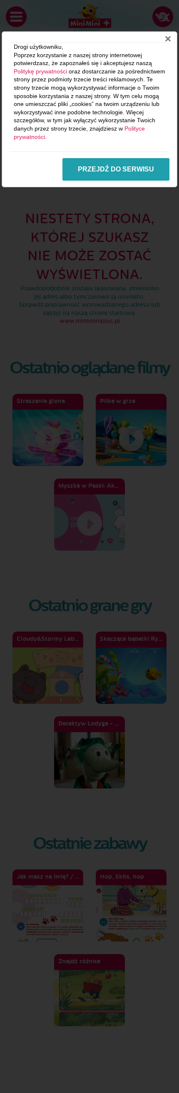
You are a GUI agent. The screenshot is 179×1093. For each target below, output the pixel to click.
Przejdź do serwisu (116, 169)
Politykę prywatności (40, 71)
